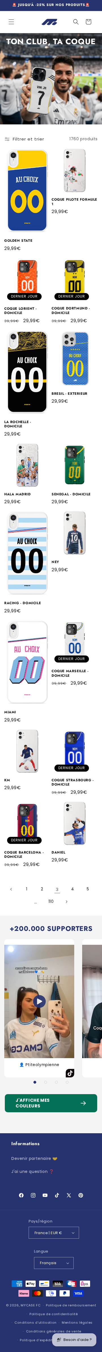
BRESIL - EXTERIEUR (70, 394)
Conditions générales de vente (53, 1331)
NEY (55, 562)
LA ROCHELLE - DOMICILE (17, 424)
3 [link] (57, 889)
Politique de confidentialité (53, 1314)
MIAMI (10, 712)
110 (51, 901)
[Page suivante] (66, 901)
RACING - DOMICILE (22, 603)
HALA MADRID (17, 494)
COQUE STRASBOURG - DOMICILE (73, 782)
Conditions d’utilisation (35, 1322)
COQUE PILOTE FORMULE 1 (74, 202)
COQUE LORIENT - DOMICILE (20, 311)
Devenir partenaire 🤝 (34, 1158)
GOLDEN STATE (18, 241)
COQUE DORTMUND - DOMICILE (71, 310)
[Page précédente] (11, 889)
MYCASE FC (31, 1305)
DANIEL (58, 852)
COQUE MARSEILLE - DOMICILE (70, 673)
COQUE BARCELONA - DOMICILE (24, 854)
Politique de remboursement (71, 1305)
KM (7, 780)
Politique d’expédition (39, 1340)
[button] (11, 22)
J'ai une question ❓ (32, 1171)
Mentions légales (77, 1322)
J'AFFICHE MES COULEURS (33, 1103)
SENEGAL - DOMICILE (71, 494)
